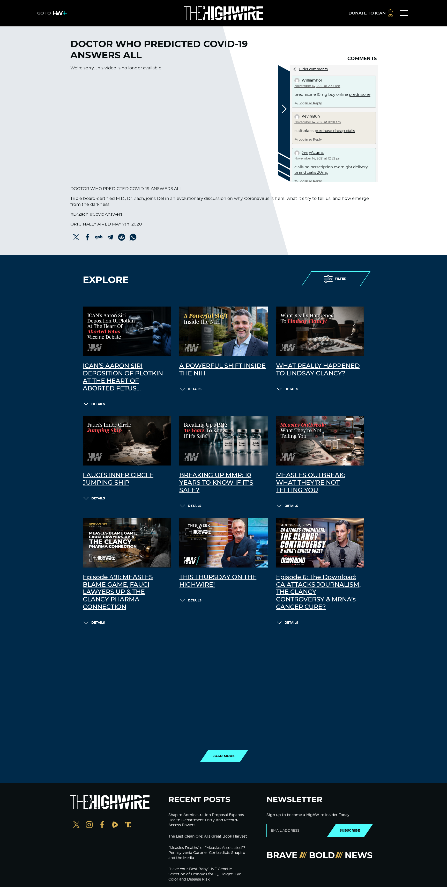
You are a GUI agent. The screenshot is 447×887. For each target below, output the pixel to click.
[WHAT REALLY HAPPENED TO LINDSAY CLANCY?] (320, 331)
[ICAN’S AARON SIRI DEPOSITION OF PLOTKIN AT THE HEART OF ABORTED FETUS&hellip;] (127, 331)
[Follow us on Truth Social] (128, 825)
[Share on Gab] (99, 237)
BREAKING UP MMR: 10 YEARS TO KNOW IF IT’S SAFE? (216, 482)
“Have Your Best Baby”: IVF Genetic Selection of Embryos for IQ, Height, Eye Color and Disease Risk (204, 874)
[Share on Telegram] (110, 237)
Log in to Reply (310, 103)
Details (98, 404)
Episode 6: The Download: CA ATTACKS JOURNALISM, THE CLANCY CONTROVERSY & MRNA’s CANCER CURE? (318, 592)
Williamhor (312, 80)
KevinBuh (311, 116)
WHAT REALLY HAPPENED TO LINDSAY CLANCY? (318, 370)
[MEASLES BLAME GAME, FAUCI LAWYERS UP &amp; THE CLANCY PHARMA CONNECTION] (127, 543)
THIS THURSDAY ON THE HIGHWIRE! (217, 581)
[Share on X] (76, 237)
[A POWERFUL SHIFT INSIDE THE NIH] (223, 331)
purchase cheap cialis (335, 131)
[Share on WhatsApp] (133, 237)
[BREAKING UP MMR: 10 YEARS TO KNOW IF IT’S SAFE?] (223, 441)
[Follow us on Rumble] (115, 825)
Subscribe (350, 830)
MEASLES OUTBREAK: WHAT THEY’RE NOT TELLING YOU (310, 482)
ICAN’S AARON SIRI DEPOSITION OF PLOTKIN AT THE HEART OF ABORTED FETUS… (123, 377)
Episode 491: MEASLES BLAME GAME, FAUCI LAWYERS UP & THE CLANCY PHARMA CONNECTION (118, 592)
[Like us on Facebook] (102, 825)
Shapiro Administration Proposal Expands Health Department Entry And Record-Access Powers (206, 820)
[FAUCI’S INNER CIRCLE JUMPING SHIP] (127, 441)
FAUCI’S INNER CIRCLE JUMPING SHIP (118, 479)
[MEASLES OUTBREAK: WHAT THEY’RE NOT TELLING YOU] (320, 441)
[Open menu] (404, 13)
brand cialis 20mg (311, 173)
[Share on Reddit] (121, 237)
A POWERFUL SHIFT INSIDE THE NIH (222, 370)
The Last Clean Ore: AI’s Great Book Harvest (207, 836)
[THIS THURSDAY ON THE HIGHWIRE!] (223, 543)
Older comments (313, 69)
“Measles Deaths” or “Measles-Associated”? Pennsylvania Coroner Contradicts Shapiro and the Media (206, 853)
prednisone (359, 95)
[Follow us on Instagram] (89, 825)
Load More (223, 756)
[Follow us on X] (76, 825)
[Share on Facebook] (87, 237)
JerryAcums (313, 153)
